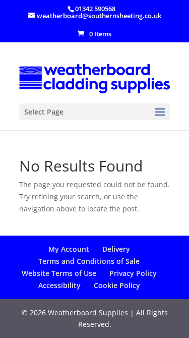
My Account (68, 249)
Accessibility (59, 285)
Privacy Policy (133, 273)
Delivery (116, 249)
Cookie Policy (117, 285)
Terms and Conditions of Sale (89, 261)
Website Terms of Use (59, 273)
